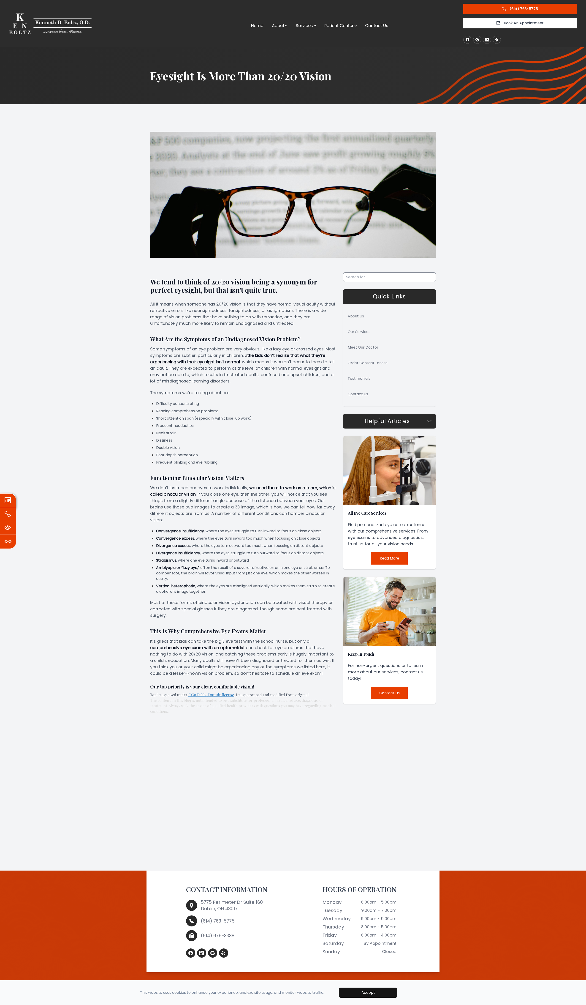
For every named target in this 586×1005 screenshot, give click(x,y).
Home (257, 25)
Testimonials (359, 378)
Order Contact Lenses (368, 363)
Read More (389, 558)
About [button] (278, 25)
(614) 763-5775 (218, 921)
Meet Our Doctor (363, 347)
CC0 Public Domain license (211, 694)
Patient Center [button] (339, 25)
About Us (356, 316)
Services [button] (304, 25)
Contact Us (376, 25)
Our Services (359, 331)
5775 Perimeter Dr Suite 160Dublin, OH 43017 (232, 905)
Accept (368, 992)
